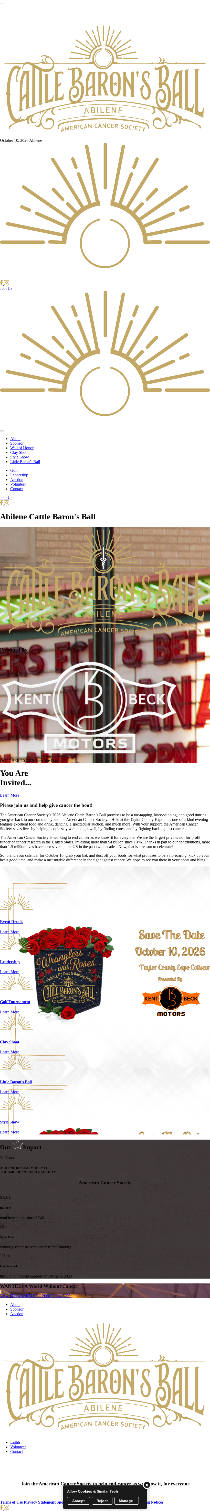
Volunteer (18, 484)
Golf (14, 470)
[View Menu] (2, 3)
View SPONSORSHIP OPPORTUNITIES (35, 1296)
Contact (16, 489)
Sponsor (17, 443)
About (15, 438)
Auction (16, 479)
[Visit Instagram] (6, 284)
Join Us (6, 288)
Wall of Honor (22, 448)
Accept (78, 1501)
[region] (105, 1497)
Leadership (19, 475)
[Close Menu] (2, 431)
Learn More (9, 795)
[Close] (147, 1485)
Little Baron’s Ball (25, 461)
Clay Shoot (19, 452)
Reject (102, 1501)
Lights (15, 1442)
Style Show (19, 457)
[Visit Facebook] (2, 284)
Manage (126, 1501)
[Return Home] (105, 136)
